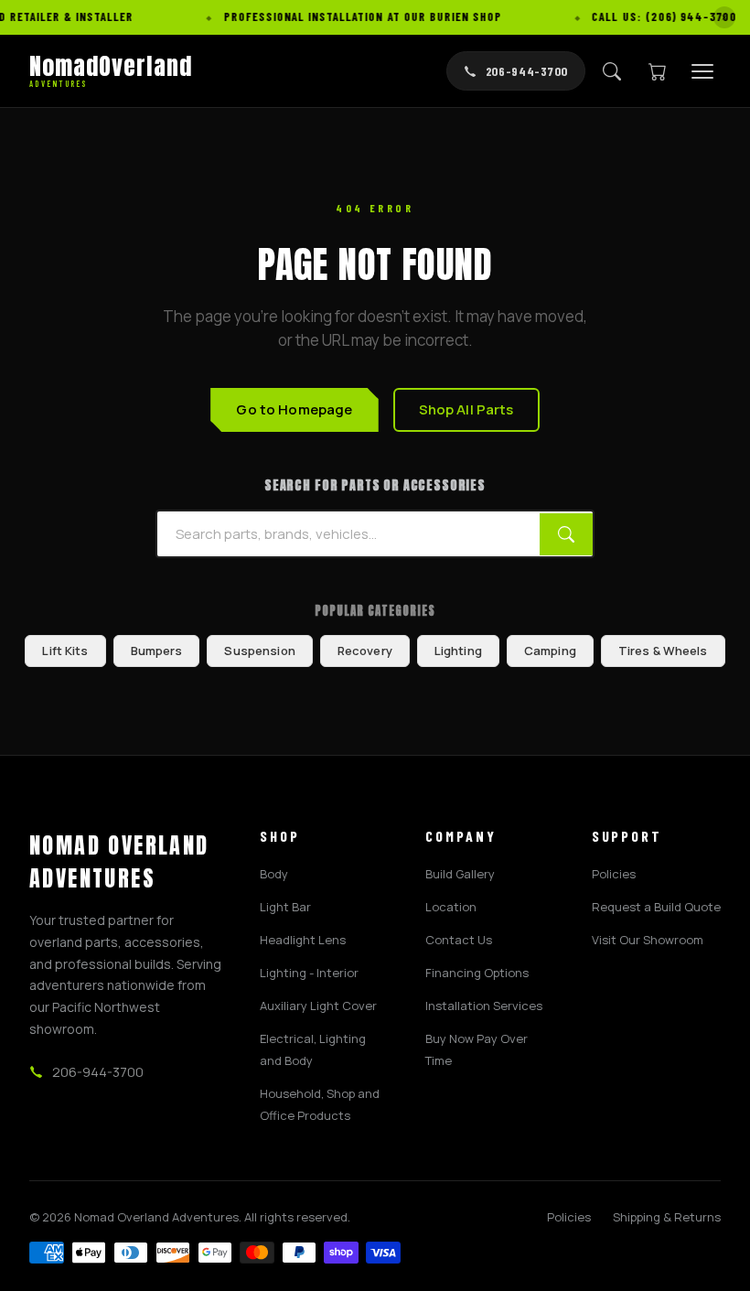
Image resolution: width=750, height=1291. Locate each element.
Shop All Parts (466, 409)
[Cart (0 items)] (657, 71)
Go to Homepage (294, 409)
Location (451, 906)
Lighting (458, 650)
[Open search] (612, 71)
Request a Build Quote (656, 906)
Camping (550, 650)
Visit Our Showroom (647, 939)
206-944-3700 (527, 71)
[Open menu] (702, 71)
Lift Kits (65, 650)
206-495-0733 (49, 1256)
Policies (614, 874)
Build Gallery (460, 874)
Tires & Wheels (663, 650)
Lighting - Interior (309, 972)
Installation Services (483, 1005)
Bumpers (157, 650)
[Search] (566, 534)
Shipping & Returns (667, 1217)
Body (274, 874)
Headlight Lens (303, 939)
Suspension (259, 650)
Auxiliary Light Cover (318, 1005)
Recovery (365, 650)
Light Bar (285, 906)
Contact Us (458, 939)
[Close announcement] (724, 17)
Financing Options (477, 972)
